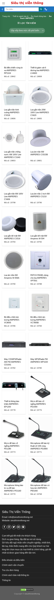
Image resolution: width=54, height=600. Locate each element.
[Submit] (41, 9)
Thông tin (6, 580)
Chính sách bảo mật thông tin (15, 575)
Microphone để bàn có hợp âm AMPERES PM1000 (39, 488)
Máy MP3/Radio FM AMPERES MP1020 (39, 360)
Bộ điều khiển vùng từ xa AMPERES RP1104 (13, 70)
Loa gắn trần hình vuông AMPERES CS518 (11, 112)
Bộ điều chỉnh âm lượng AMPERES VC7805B (38, 320)
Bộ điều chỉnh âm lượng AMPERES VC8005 (11, 320)
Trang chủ (6, 16)
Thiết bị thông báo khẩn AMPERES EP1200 (11, 404)
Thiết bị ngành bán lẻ (20, 16)
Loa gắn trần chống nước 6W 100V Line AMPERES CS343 (12, 154)
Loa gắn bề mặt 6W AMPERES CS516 (12, 237)
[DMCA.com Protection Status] (27, 590)
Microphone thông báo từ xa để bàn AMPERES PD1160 (13, 488)
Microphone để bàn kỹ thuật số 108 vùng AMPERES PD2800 (39, 446)
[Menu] (3, 3)
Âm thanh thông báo (38, 16)
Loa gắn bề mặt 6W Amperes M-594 (38, 237)
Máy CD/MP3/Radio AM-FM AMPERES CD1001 (12, 362)
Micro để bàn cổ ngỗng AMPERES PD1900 (38, 404)
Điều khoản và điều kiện (13, 560)
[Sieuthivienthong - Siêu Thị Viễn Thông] (27, 3)
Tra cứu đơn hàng (10, 570)
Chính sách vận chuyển (13, 565)
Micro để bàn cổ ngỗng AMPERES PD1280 (11, 446)
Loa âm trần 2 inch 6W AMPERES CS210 (40, 195)
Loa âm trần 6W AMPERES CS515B (39, 153)
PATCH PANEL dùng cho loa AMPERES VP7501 (39, 278)
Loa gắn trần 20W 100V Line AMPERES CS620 (39, 112)
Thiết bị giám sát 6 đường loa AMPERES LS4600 (39, 70)
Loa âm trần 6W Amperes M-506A (11, 276)
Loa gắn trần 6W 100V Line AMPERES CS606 (13, 196)
